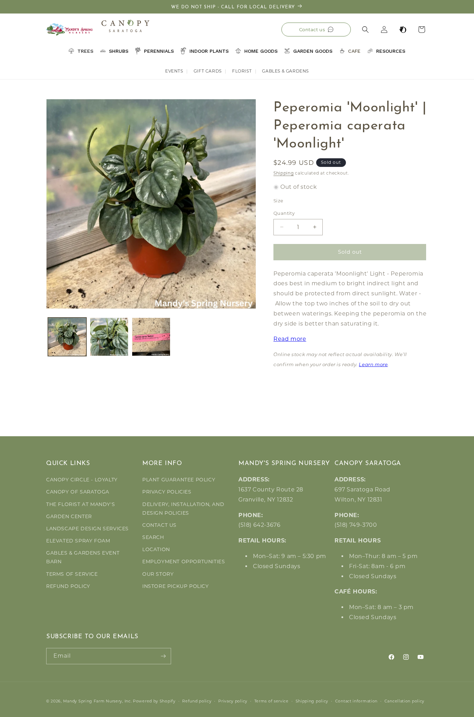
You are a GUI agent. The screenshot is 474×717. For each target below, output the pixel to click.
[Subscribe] (163, 656)
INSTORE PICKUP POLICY (175, 586)
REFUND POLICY (68, 586)
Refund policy (196, 701)
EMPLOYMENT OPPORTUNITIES (183, 561)
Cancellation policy (404, 701)
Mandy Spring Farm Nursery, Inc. (97, 701)
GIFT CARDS (208, 71)
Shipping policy (312, 701)
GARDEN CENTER (69, 516)
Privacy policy (232, 701)
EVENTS (174, 71)
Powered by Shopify (154, 701)
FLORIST (242, 71)
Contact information (356, 701)
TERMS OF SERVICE (72, 574)
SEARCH (153, 537)
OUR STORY (157, 574)
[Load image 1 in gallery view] (67, 337)
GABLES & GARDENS (285, 71)
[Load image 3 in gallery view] (151, 337)
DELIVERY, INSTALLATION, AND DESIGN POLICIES (183, 508)
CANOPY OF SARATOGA (77, 492)
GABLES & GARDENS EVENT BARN (82, 557)
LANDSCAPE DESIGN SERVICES (87, 528)
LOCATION (156, 549)
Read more (289, 339)
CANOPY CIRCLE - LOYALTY (82, 479)
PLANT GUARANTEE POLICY (178, 479)
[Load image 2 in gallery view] (109, 337)
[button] (365, 29)
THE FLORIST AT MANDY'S (80, 504)
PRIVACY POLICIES (167, 492)
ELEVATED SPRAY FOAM (78, 541)
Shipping (283, 173)
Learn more (373, 365)
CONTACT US (159, 525)
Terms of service (271, 701)
